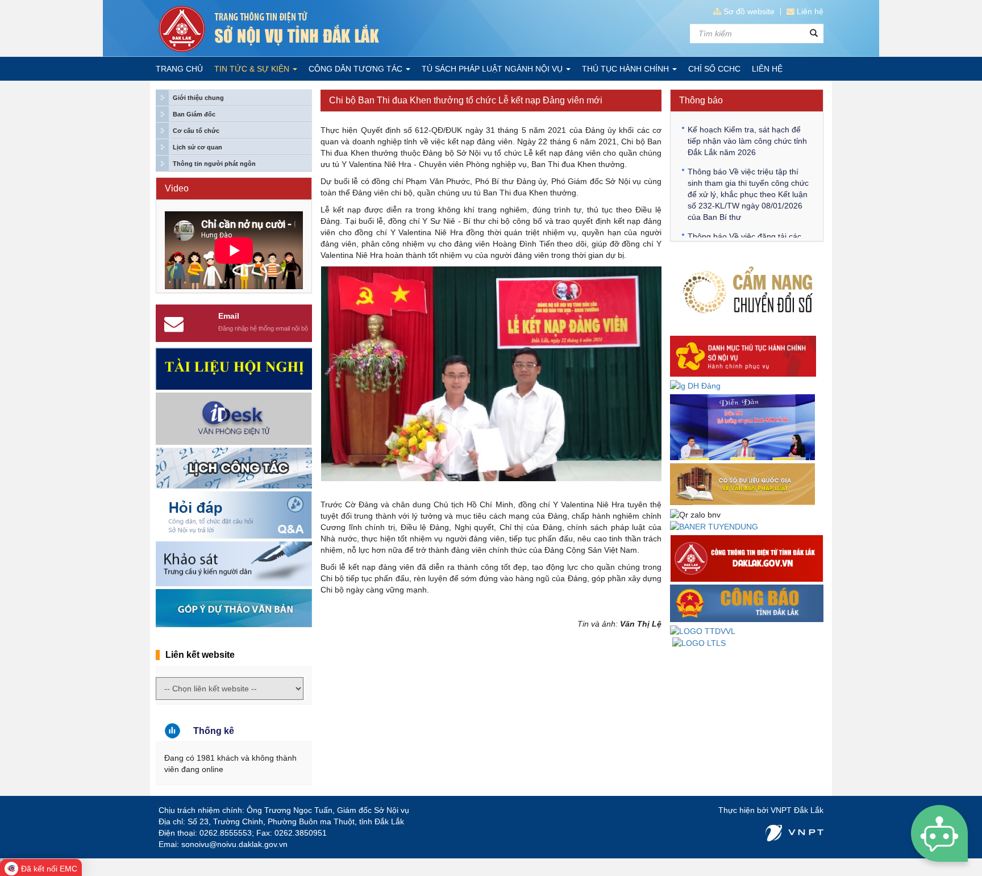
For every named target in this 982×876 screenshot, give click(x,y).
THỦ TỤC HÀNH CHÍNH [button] (626, 68)
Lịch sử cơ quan (197, 147)
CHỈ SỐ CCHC (714, 68)
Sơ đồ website (749, 11)
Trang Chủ (179, 68)
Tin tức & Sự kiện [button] (253, 68)
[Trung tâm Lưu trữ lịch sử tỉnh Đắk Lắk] (699, 642)
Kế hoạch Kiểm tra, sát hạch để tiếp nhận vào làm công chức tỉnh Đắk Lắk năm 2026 (747, 141)
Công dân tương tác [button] (357, 68)
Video (177, 188)
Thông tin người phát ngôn (214, 163)
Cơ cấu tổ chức (196, 130)
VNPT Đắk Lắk (797, 810)
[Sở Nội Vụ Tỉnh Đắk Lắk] (320, 29)
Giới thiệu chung (198, 97)
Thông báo (701, 100)
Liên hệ (810, 11)
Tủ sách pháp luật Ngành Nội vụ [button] (493, 68)
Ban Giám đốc (194, 114)
